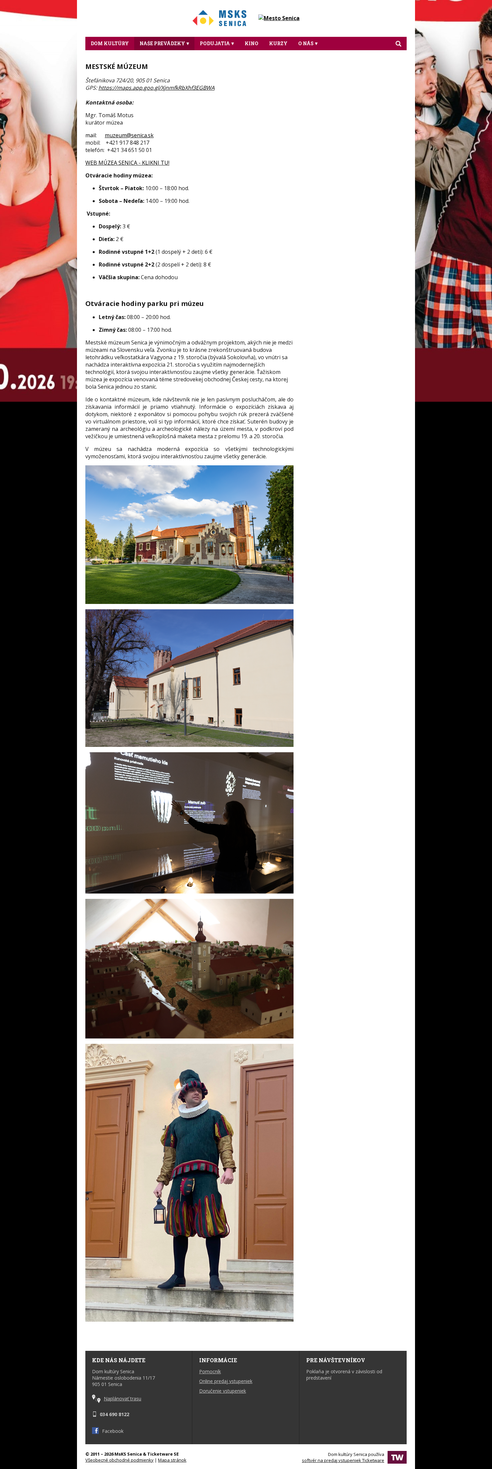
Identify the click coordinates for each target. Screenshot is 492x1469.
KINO (251, 43)
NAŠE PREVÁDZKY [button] (162, 43)
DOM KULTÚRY (110, 43)
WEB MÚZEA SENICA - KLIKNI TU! (127, 162)
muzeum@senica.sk (129, 135)
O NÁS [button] (306, 43)
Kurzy (278, 43)
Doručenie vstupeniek (222, 1391)
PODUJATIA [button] (215, 43)
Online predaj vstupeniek (225, 1381)
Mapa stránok (172, 1460)
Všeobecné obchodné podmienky (119, 1460)
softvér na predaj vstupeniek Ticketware (343, 1460)
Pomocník (210, 1371)
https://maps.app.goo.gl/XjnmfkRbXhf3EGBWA (156, 87)
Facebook (113, 1431)
